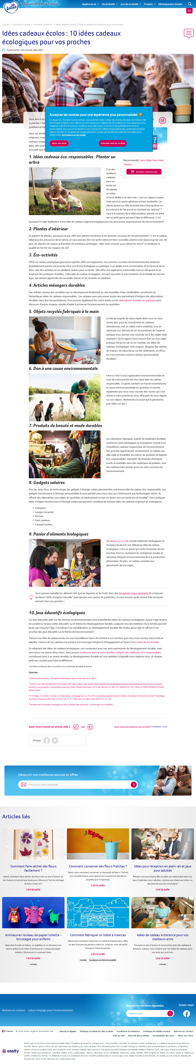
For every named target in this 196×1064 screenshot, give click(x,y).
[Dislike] (90, 727)
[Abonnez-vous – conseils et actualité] (189, 10)
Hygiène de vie (89, 4)
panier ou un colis (119, 541)
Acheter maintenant (147, 171)
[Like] (76, 727)
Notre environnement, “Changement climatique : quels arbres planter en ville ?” (63, 678)
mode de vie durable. (147, 642)
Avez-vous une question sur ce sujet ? (132, 726)
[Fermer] (149, 110)
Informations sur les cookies (74, 135)
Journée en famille (129, 4)
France (9, 1031)
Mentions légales (68, 1031)
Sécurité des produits (138, 1035)
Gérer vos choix (185, 1035)
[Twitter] (55, 740)
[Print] (162, 120)
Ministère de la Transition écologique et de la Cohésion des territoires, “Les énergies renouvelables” (71, 704)
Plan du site (119, 1035)
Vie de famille (108, 4)
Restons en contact (13, 1010)
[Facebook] (47, 740)
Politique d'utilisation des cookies (96, 1031)
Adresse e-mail (135, 1013)
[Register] (170, 1013)
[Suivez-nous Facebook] (186, 1013)
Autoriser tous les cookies (113, 143)
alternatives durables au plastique (137, 300)
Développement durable (170, 4)
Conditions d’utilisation (128, 1031)
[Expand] (98, 4)
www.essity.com (67, 1059)
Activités (33, 964)
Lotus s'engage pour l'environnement (50, 1010)
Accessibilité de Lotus (163, 1035)
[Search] (190, 4)
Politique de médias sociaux (156, 1031)
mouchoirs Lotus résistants (134, 593)
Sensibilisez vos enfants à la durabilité (102, 960)
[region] (99, 129)
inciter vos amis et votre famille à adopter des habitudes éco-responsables (120, 652)
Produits (148, 4)
